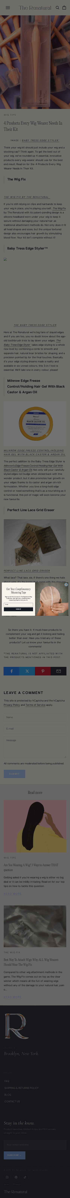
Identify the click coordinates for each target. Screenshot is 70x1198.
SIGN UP (18, 609)
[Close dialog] (66, 584)
